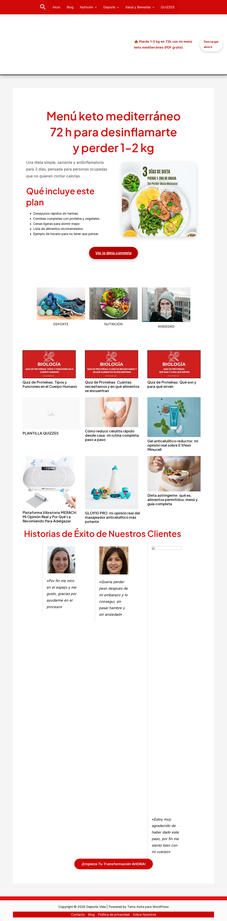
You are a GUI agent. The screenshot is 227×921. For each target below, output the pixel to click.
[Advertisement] (67, 44)
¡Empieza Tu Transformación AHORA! (113, 864)
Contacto (78, 914)
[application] (95, 7)
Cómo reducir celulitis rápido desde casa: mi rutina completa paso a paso (112, 435)
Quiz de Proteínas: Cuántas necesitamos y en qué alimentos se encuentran (112, 386)
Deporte (109, 7)
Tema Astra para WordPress (148, 907)
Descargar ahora (211, 44)
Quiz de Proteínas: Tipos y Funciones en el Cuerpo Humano (50, 384)
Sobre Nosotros (144, 914)
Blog (70, 7)
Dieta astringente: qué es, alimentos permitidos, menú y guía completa (172, 499)
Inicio (56, 7)
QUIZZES (168, 7)
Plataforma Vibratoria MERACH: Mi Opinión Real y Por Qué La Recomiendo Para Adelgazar (50, 516)
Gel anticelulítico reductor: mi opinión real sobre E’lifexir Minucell (172, 445)
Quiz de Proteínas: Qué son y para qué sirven (171, 384)
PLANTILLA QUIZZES (41, 433)
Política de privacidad (114, 914)
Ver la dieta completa (113, 253)
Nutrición (86, 7)
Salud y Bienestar (138, 7)
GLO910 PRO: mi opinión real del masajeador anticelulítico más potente (112, 517)
